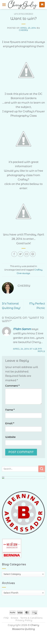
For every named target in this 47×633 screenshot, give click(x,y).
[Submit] (41, 469)
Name (9, 409)
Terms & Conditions (31, 618)
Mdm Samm (22, 329)
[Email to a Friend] (26, 254)
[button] (4, 4)
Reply (41, 351)
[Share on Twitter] (20, 254)
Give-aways (23, 273)
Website (10, 436)
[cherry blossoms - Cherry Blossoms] (22, 4)
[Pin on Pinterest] (33, 254)
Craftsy (38, 269)
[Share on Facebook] (14, 254)
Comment (12, 385)
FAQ (6, 618)
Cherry (23, 30)
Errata (14, 618)
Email (9, 423)
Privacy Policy (24, 620)
